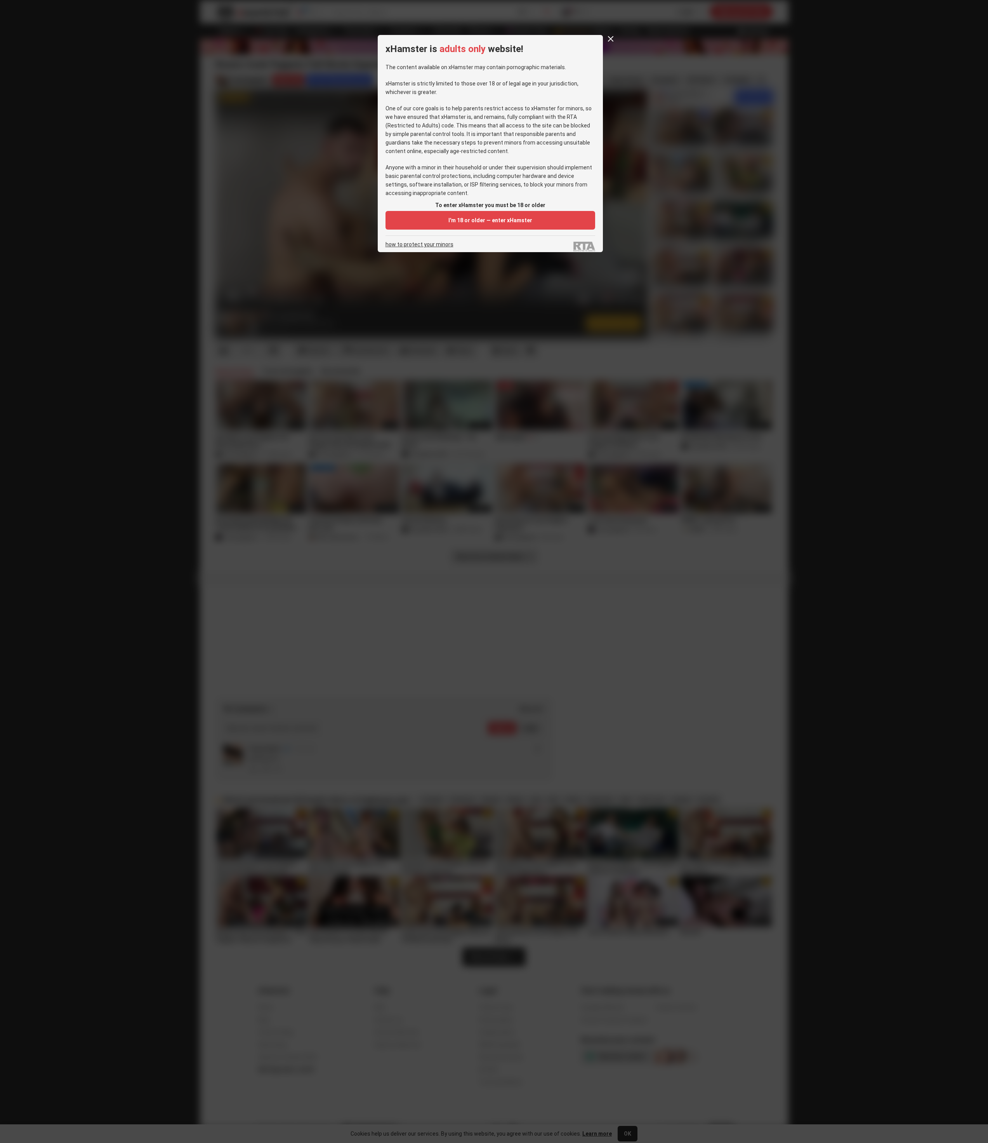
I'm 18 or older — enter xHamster (490, 220)
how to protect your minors (419, 244)
